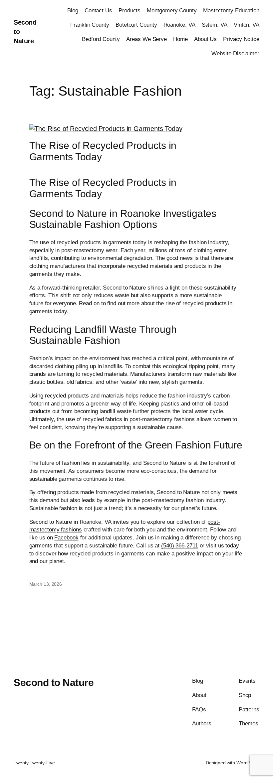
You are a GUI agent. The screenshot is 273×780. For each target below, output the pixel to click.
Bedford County (101, 39)
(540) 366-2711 (179, 545)
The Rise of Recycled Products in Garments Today (103, 151)
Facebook (66, 537)
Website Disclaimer (235, 53)
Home (180, 39)
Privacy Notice (241, 39)
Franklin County (89, 25)
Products (129, 10)
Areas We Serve (146, 39)
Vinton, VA (246, 25)
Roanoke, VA (179, 25)
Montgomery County (171, 10)
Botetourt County (136, 25)
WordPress (247, 762)
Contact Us (98, 10)
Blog (72, 10)
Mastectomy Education (231, 10)
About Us (205, 39)
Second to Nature (54, 682)
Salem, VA (214, 25)
